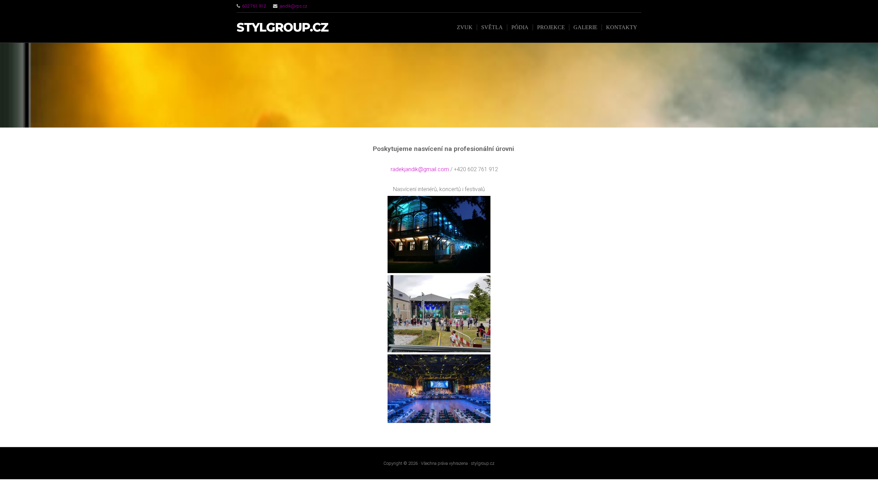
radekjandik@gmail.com (420, 169)
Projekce (551, 27)
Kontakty (621, 27)
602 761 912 (254, 6)
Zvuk (465, 27)
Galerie (585, 27)
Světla (492, 27)
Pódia (520, 27)
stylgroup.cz (283, 27)
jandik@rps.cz (293, 6)
